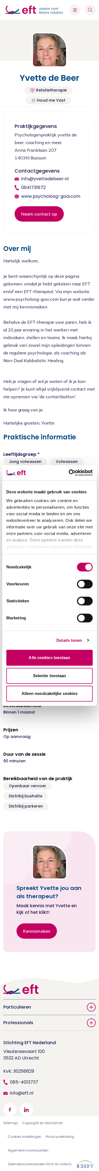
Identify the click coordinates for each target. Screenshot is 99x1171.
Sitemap (10, 1123)
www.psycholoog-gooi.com (50, 196)
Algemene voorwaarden (28, 1150)
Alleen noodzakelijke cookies (49, 693)
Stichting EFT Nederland (29, 1043)
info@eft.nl (21, 1093)
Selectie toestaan (49, 675)
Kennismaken (36, 931)
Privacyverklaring (60, 1136)
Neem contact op (39, 214)
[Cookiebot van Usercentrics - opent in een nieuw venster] (70, 472)
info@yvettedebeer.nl (44, 179)
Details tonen (69, 640)
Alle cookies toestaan (49, 657)
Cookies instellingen (24, 1136)
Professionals (18, 1023)
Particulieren (17, 1007)
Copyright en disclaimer (42, 1123)
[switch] (85, 584)
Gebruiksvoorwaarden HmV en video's (40, 1164)
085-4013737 (24, 1082)
